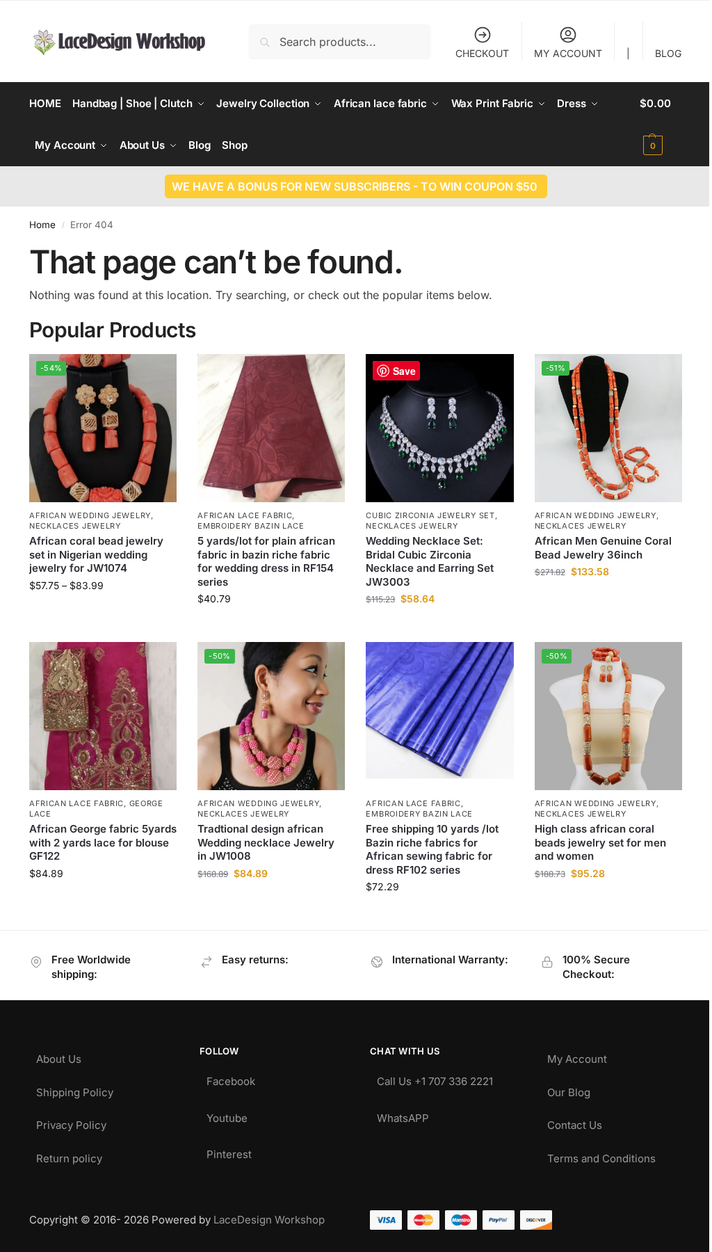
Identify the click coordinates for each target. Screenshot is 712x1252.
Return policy (69, 1155)
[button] (661, 124)
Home (42, 224)
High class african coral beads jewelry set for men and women (600, 842)
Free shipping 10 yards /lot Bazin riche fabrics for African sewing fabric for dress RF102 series (432, 849)
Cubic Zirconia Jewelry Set (430, 515)
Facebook (231, 1078)
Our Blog (568, 1089)
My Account (577, 1055)
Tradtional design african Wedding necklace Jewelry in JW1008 (265, 842)
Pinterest (229, 1151)
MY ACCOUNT (568, 53)
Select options (103, 614)
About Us (58, 1055)
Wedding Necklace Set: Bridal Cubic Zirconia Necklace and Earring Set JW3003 (430, 561)
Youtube (227, 1114)
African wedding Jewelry (90, 515)
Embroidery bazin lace (251, 526)
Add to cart (608, 601)
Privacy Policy (71, 1121)
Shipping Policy (74, 1089)
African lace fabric (244, 515)
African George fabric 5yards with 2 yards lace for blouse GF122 (103, 842)
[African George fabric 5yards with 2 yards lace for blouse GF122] (103, 715)
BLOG (668, 53)
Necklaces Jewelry (75, 526)
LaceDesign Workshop (269, 1219)
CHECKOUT (482, 53)
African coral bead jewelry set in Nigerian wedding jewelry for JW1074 (96, 554)
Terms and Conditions (601, 1155)
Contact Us (574, 1121)
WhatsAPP (403, 1114)
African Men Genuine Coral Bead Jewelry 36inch (603, 547)
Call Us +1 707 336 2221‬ (435, 1078)
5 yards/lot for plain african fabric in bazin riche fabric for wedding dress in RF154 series (266, 561)
